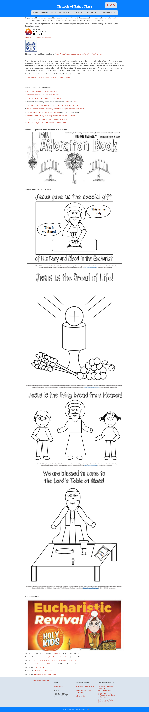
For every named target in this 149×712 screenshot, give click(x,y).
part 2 (74, 102)
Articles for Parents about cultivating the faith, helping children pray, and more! (55, 109)
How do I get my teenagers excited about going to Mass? (47, 119)
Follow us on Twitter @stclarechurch (106, 701)
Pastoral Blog (109, 12)
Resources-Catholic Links (85, 687)
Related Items (93, 12)
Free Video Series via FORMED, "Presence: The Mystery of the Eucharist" (53, 105)
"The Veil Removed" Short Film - (45, 664)
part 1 (67, 102)
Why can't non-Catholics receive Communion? (43, 112)
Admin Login (80, 696)
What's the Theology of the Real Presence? (42, 91)
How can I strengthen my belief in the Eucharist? (44, 98)
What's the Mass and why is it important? (48, 674)
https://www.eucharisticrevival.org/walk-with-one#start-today (47, 77)
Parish (44, 12)
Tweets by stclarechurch (40, 681)
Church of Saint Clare (74, 6)
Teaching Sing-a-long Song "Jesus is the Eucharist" (52, 657)
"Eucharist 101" (39, 667)
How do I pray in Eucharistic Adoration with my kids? (47, 123)
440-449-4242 (58, 686)
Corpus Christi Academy (61, 12)
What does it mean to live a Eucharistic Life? (43, 95)
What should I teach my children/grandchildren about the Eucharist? (51, 116)
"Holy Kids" (58, 653)
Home (35, 12)
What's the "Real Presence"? (44, 671)
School (79, 12)
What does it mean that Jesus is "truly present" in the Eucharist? (56, 660)
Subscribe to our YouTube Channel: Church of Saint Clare (107, 695)
